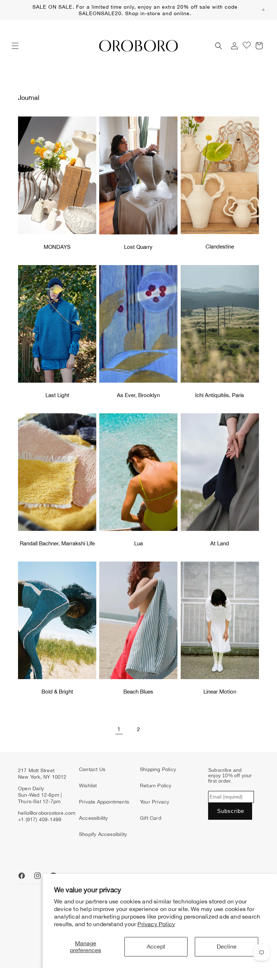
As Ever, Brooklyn (138, 395)
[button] (15, 46)
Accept (156, 946)
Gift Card (150, 818)
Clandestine (220, 246)
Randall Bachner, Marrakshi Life (57, 543)
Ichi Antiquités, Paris (219, 395)
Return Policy (156, 785)
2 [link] (138, 729)
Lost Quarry (138, 247)
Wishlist (88, 785)
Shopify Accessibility (103, 834)
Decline (227, 946)
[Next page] (158, 729)
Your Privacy (154, 802)
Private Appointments (104, 802)
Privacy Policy (156, 924)
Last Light (57, 395)
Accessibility (93, 818)
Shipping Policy (158, 769)
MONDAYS (57, 247)
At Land (219, 543)
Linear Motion (219, 691)
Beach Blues (138, 691)
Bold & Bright (57, 691)
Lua (138, 543)
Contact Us (92, 769)
